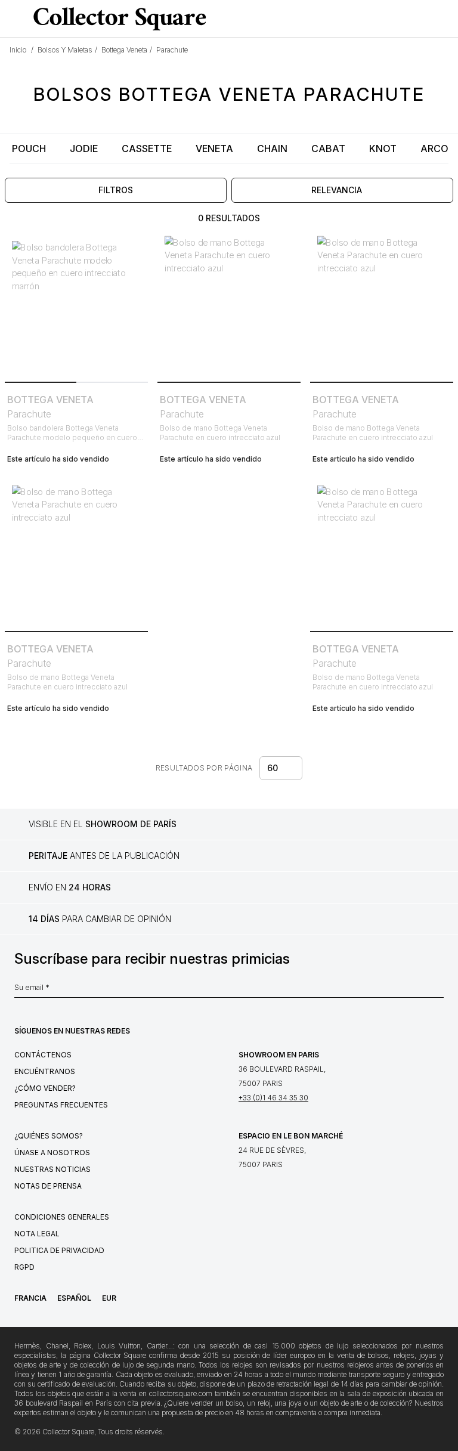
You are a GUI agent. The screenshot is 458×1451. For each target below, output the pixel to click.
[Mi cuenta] (445, 19)
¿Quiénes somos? (48, 1135)
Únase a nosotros (52, 1152)
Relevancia (336, 190)
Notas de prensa (48, 1185)
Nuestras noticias (52, 1169)
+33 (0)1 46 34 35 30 (273, 1097)
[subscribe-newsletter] (438, 990)
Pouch (29, 148)
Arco (434, 148)
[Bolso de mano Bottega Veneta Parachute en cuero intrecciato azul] (229, 305)
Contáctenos (43, 1054)
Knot (383, 148)
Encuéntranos (44, 1071)
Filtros (115, 190)
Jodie (84, 148)
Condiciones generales (61, 1216)
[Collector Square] (117, 18)
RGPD (24, 1267)
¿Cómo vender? (45, 1088)
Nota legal (37, 1233)
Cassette (147, 148)
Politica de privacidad (59, 1250)
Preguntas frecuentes (61, 1104)
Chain (272, 148)
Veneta (214, 148)
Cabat (328, 148)
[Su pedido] (424, 19)
